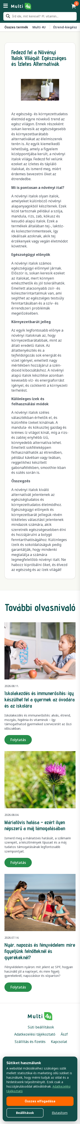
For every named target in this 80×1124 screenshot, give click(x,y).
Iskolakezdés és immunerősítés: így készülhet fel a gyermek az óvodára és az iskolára (39, 699)
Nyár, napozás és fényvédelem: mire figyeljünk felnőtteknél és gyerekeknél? (39, 951)
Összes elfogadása (40, 1101)
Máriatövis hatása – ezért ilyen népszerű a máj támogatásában (34, 825)
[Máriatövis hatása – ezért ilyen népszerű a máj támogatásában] (40, 779)
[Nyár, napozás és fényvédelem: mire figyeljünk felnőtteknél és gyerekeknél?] (40, 902)
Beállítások (25, 1113)
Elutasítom (60, 1113)
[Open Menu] (5, 6)
